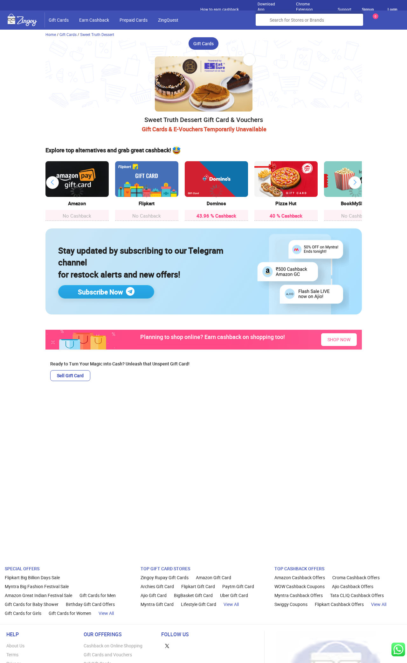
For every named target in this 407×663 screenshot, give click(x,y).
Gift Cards (59, 20)
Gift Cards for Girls (23, 613)
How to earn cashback (220, 9)
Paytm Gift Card (238, 586)
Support (344, 9)
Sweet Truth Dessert (97, 34)
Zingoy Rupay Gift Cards (165, 577)
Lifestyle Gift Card (198, 604)
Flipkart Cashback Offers (339, 604)
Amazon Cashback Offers (299, 577)
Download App (266, 5)
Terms (12, 655)
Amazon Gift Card (213, 577)
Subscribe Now (100, 291)
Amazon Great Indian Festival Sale (38, 595)
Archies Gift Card (157, 586)
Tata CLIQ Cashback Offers (357, 595)
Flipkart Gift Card (198, 586)
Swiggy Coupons (290, 604)
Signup (368, 9)
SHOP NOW (339, 339)
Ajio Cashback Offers (352, 586)
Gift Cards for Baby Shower (32, 604)
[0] (374, 22)
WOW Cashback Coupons (299, 586)
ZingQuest (168, 20)
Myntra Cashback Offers (298, 595)
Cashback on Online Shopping (113, 646)
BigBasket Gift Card (193, 595)
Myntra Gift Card (157, 604)
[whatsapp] (398, 649)
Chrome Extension (304, 5)
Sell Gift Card (70, 375)
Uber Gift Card (234, 595)
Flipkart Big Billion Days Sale (32, 577)
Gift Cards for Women (70, 613)
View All (106, 613)
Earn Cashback (94, 20)
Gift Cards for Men (97, 595)
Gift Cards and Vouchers (108, 655)
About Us (15, 646)
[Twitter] (167, 646)
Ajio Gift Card (154, 595)
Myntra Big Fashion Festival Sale (37, 586)
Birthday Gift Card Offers (90, 604)
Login (392, 9)
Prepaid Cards (134, 20)
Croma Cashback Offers (356, 577)
